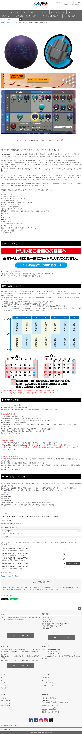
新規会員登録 (46, 678)
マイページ (66, 3)
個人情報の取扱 (6, 729)
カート (72, 3)
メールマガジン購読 (48, 683)
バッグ (17, 12)
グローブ (33, 12)
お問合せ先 (45, 646)
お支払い (4, 614)
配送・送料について (7, 700)
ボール (10, 12)
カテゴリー (4, 674)
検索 (20, 19)
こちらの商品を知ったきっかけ (10, 528)
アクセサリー (43, 12)
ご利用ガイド (67, 4)
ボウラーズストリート (57, 12)
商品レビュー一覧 (47, 685)
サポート (4, 694)
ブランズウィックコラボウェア (26, 16)
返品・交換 (4, 646)
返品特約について (6, 572)
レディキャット (6, 16)
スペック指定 (4, 537)
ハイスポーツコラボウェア (49, 16)
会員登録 (78, 3)
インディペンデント (73, 12)
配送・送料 (45, 614)
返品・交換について (7, 705)
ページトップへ (79, 608)
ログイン (58, 3)
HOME (2, 22)
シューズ (25, 12)
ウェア (3, 12)
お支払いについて (6, 703)
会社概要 (45, 694)
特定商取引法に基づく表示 (9, 725)
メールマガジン (77, 4)
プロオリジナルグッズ (70, 16)
